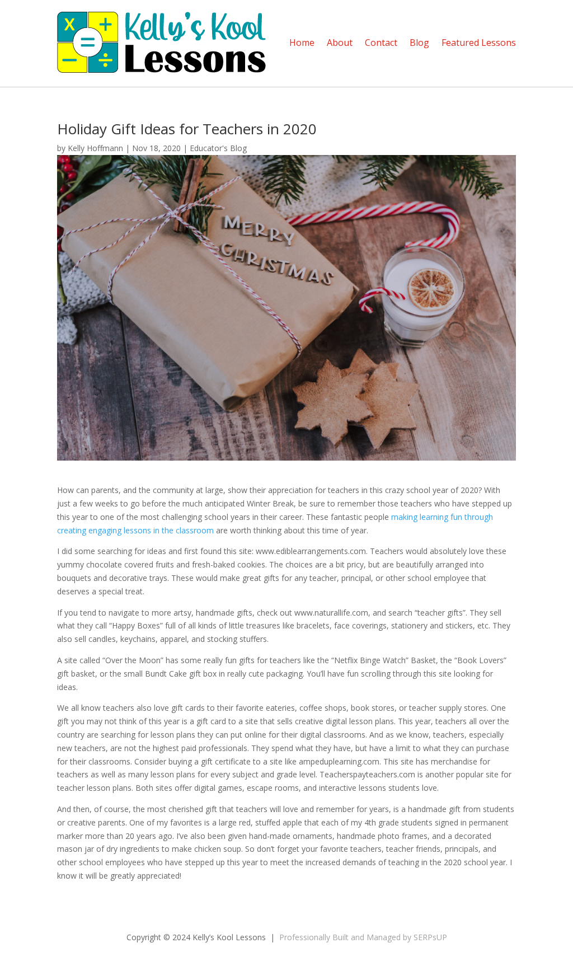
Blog (419, 42)
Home (301, 42)
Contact (381, 42)
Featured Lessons (479, 42)
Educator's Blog (218, 148)
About (340, 42)
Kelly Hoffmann (95, 148)
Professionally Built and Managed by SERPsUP (363, 937)
